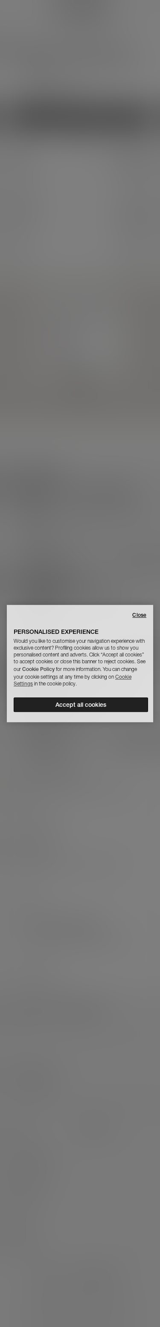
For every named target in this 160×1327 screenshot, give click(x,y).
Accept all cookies (80, 705)
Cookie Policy (38, 669)
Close (139, 615)
